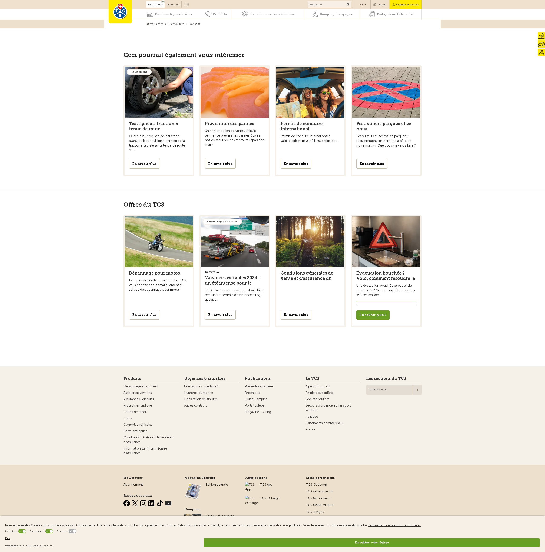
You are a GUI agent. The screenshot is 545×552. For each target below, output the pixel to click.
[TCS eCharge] (251, 498)
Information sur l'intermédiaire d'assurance (145, 451)
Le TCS (312, 378)
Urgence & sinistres (407, 4)
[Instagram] (143, 502)
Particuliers (155, 4)
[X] (135, 502)
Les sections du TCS (386, 378)
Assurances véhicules (138, 399)
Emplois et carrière (319, 393)
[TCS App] (250, 485)
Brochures (252, 393)
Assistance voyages (137, 393)
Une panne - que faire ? (201, 386)
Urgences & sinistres (204, 378)
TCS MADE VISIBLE (320, 505)
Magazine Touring (258, 412)
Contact (382, 4)
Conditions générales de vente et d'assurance (148, 439)
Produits (220, 14)
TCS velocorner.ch (319, 491)
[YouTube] (168, 502)
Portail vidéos (254, 405)
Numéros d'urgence (198, 393)
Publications (258, 378)
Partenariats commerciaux (324, 423)
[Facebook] (127, 502)
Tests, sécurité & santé (394, 14)
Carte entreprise (135, 431)
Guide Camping (256, 399)
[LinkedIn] (152, 502)
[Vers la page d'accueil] (120, 11)
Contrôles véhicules (137, 425)
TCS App (266, 485)
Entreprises (173, 4)
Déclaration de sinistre (200, 399)
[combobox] (394, 390)
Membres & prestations (173, 14)
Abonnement (133, 485)
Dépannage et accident (140, 386)
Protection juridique (137, 405)
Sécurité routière (317, 399)
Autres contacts (195, 405)
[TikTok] (160, 502)
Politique (311, 416)
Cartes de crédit (135, 412)
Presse (310, 429)
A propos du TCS (317, 386)
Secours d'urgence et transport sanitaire (328, 408)
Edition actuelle (217, 485)
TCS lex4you (315, 512)
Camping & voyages (336, 14)
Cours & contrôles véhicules (271, 14)
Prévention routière (259, 386)
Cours (127, 418)
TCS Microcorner (318, 498)
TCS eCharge (270, 498)
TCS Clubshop (316, 485)
